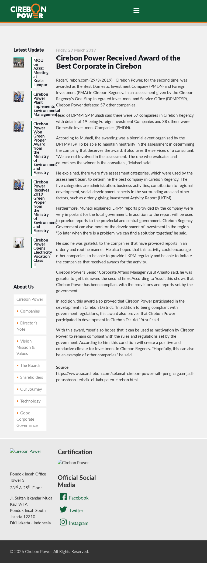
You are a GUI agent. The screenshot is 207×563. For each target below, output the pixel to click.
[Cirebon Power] (28, 11)
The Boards (30, 366)
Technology (30, 401)
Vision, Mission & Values (25, 347)
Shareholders (31, 378)
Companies (30, 311)
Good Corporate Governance (27, 419)
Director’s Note (26, 326)
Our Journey (31, 389)
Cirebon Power (29, 299)
